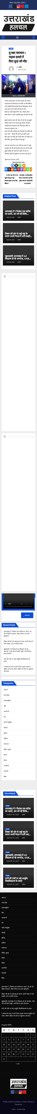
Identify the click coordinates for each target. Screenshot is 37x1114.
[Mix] (24, 169)
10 (4, 1044)
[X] (16, 165)
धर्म (4, 717)
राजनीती (6, 766)
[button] (30, 37)
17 (4, 1049)
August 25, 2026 (13, 884)
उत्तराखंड (11, 48)
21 (23, 1049)
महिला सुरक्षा (7, 749)
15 (28, 1044)
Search (27, 615)
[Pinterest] (18, 169)
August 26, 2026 (13, 814)
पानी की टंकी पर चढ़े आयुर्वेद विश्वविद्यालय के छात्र (16, 879)
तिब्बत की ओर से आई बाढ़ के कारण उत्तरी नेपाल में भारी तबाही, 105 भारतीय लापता (18, 236)
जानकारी (6, 711)
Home (13, 1109)
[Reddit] (12, 169)
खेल (5, 706)
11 (9, 1044)
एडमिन (20, 67)
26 (14, 1054)
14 (23, 1044)
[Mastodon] (21, 169)
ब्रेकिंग (6, 738)
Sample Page (21, 1109)
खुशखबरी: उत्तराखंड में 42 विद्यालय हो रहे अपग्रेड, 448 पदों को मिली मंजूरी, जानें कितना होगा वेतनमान (17, 651)
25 (9, 1054)
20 (18, 1049)
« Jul (17, 1064)
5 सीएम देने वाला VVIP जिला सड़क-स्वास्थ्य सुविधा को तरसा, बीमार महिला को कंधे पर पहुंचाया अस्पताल (18, 669)
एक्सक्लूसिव (7, 700)
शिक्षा (5, 776)
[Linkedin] (15, 169)
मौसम (5, 755)
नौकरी (6, 728)
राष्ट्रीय (6, 771)
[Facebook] (12, 165)
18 (9, 1049)
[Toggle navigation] (17, 37)
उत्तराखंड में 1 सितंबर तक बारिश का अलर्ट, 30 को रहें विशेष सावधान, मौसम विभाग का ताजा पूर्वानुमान (17, 634)
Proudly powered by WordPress (12, 1102)
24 (4, 1054)
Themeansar (18, 1104)
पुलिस (5, 733)
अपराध (6, 690)
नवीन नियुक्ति (8, 722)
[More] (24, 165)
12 (14, 1044)
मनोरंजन (6, 744)
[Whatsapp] (20, 165)
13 (18, 1044)
